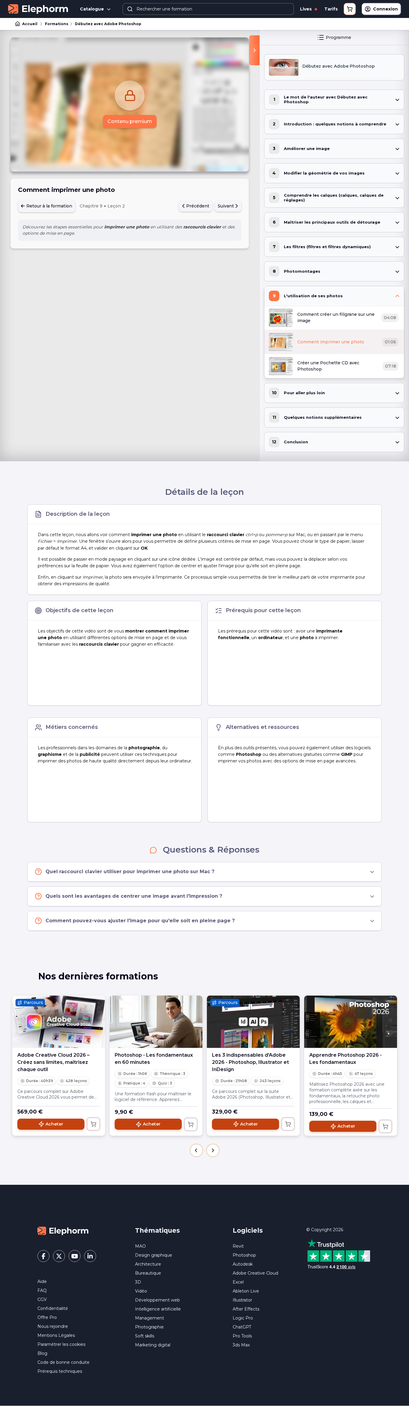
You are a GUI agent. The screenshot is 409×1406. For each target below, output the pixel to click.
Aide (42, 1281)
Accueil (29, 24)
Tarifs (331, 9)
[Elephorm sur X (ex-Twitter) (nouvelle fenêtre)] (59, 1256)
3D (138, 1282)
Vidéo (141, 1291)
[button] (196, 1150)
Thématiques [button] (157, 1230)
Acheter (54, 1124)
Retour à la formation (48, 206)
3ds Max (241, 1345)
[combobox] (208, 9)
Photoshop (244, 1255)
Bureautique (148, 1273)
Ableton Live (246, 1291)
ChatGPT (242, 1327)
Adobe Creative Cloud (255, 1273)
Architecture (148, 1264)
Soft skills (144, 1336)
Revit (238, 1246)
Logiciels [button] (248, 1230)
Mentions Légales (56, 1335)
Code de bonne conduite (63, 1362)
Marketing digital (152, 1345)
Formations (56, 24)
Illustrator (242, 1300)
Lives (306, 9)
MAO (140, 1246)
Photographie (149, 1327)
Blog (42, 1353)
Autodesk (243, 1264)
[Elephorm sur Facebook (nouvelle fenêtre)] (43, 1256)
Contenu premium (129, 121)
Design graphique (153, 1255)
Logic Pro (243, 1318)
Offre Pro (47, 1317)
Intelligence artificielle (158, 1309)
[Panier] (350, 9)
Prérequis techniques (59, 1371)
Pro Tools (242, 1336)
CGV (42, 1299)
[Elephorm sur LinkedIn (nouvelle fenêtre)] (90, 1256)
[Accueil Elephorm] (62, 1230)
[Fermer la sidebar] (254, 50)
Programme (338, 37)
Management (149, 1318)
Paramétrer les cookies (61, 1344)
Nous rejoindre (52, 1326)
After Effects (246, 1309)
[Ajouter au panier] (93, 1124)
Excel (238, 1282)
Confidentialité (52, 1308)
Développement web (157, 1300)
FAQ (42, 1290)
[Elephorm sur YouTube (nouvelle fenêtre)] (75, 1256)
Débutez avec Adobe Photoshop (108, 24)
